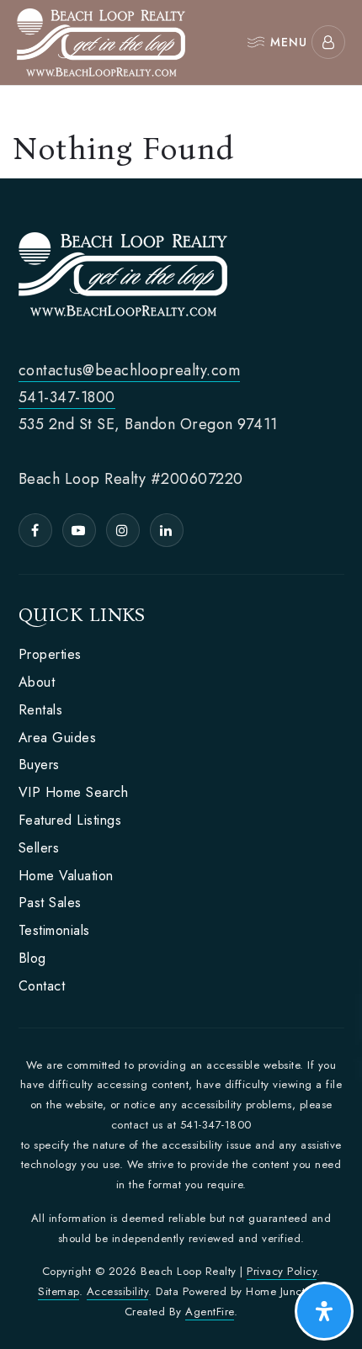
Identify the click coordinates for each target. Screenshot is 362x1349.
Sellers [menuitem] (39, 848)
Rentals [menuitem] (41, 710)
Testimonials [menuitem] (54, 930)
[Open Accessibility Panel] (324, 1311)
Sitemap (58, 1291)
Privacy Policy (282, 1271)
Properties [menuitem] (50, 654)
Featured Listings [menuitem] (70, 820)
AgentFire (209, 1312)
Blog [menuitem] (32, 958)
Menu (288, 42)
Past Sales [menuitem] (50, 902)
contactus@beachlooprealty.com (130, 370)
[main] (181, 132)
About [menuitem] (37, 682)
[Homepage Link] (101, 40)
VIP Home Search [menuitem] (74, 792)
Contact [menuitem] (42, 986)
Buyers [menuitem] (39, 764)
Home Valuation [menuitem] (66, 875)
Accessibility (118, 1291)
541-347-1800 (67, 397)
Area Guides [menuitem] (58, 737)
